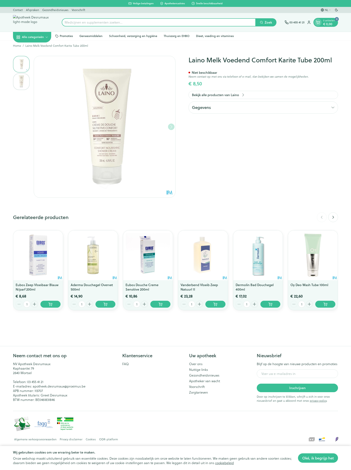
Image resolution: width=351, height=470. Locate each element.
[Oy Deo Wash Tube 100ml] (313, 255)
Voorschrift (78, 10)
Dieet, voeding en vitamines (215, 36)
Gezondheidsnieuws (55, 10)
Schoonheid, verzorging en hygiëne (133, 36)
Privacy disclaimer (71, 439)
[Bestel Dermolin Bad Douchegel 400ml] (270, 304)
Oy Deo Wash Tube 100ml (309, 284)
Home (17, 46)
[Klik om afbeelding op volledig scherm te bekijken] (104, 127)
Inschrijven (297, 387)
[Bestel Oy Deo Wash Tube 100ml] (325, 304)
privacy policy (318, 400)
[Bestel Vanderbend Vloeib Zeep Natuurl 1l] (215, 304)
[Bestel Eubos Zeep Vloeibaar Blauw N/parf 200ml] (50, 304)
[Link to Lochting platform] (336, 439)
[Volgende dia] (333, 217)
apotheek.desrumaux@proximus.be (59, 386)
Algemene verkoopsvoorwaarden (35, 439)
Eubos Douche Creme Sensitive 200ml (142, 287)
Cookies (91, 439)
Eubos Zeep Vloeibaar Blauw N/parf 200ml (37, 287)
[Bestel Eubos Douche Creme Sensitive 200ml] (160, 304)
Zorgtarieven (198, 392)
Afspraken (32, 10)
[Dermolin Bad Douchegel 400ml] (258, 255)
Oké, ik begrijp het (318, 458)
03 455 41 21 (35, 381)
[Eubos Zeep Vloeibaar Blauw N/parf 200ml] (38, 255)
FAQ (125, 364)
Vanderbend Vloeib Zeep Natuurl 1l (199, 287)
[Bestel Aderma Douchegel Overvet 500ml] (105, 304)
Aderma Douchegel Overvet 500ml (92, 287)
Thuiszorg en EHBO (177, 36)
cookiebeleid (224, 462)
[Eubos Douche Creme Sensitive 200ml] (148, 255)
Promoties (66, 36)
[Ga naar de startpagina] (33, 22)
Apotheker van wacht (204, 381)
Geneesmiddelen (91, 36)
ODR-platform (108, 439)
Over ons (196, 364)
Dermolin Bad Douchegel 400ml (255, 287)
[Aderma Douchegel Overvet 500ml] (93, 255)
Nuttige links (198, 369)
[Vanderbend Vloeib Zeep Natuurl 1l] (203, 255)
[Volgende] (171, 127)
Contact (18, 10)
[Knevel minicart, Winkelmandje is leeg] (318, 22)
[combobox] (159, 22)
